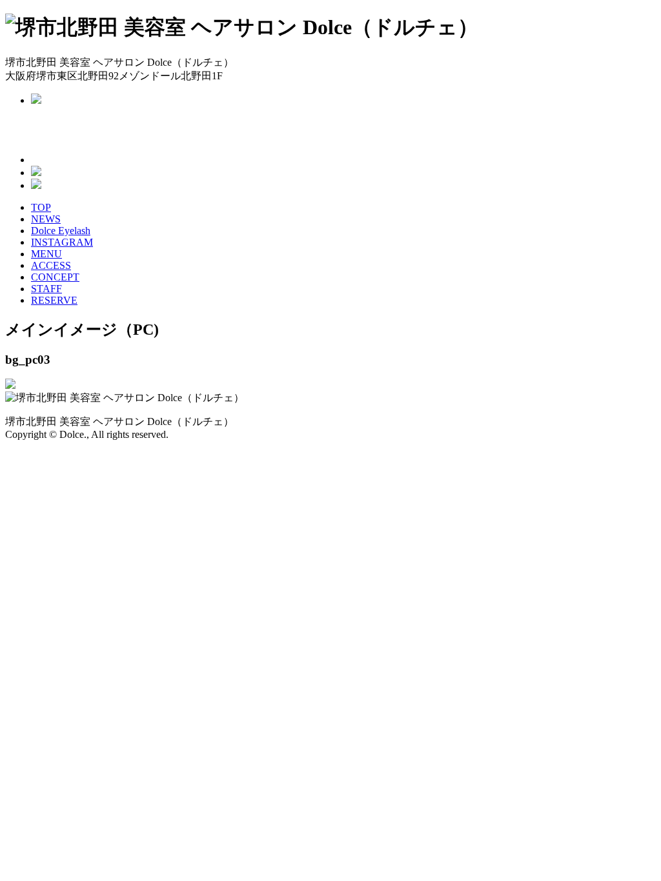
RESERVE (54, 300)
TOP (41, 207)
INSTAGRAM (62, 242)
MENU (46, 253)
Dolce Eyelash (60, 230)
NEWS (46, 218)
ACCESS (51, 265)
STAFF (46, 288)
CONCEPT (55, 277)
